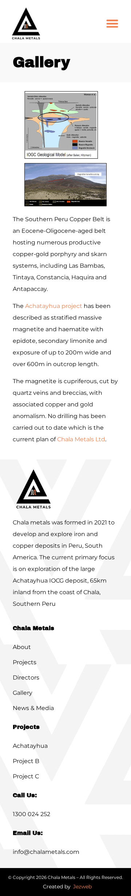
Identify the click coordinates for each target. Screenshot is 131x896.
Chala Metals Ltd (81, 439)
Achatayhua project (53, 306)
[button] (112, 23)
